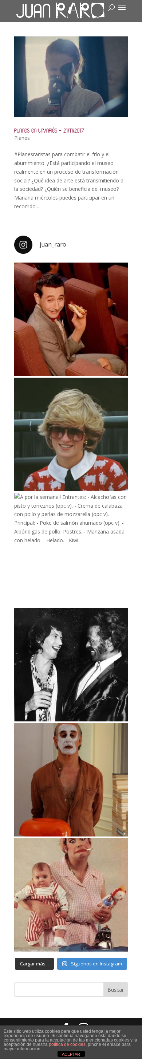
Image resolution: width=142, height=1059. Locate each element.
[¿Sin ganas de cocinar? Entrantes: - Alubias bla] (71, 895)
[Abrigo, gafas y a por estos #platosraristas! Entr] (71, 434)
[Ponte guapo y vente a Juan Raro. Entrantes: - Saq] (71, 779)
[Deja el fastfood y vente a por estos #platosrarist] (71, 319)
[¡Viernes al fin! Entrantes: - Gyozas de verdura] (71, 664)
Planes (22, 137)
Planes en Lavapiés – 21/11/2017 (49, 130)
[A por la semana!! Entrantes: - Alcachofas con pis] (71, 549)
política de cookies (67, 1044)
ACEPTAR (71, 1054)
